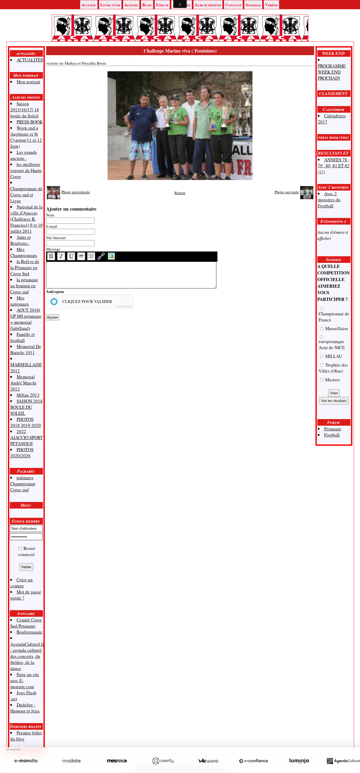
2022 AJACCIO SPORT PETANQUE (26, 437)
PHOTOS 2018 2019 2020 (25, 422)
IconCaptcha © (124, 306)
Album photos (208, 5)
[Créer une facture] (208, 761)
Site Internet (56, 237)
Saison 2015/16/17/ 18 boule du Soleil (24, 110)
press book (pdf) (333, 137)
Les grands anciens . (23, 155)
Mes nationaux (19, 301)
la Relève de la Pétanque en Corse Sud (24, 267)
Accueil (88, 5)
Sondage (253, 5)
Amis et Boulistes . (20, 240)
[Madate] (71, 761)
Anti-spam (55, 291)
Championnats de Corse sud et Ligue (26, 195)
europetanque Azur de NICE (332, 344)
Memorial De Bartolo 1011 (25, 349)
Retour (180, 192)
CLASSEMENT (333, 93)
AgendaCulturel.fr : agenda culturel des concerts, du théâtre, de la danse (27, 656)
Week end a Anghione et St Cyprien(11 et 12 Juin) (26, 137)
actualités (25, 53)
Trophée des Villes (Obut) (333, 368)
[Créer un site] (26, 761)
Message (53, 249)
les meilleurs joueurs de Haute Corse (26, 170)
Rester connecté (27, 551)
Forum (162, 5)
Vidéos (271, 5)
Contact (233, 5)
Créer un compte (21, 583)
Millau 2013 (28, 395)
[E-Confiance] (253, 761)
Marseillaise (336, 328)
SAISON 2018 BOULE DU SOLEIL (26, 407)
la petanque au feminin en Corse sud (24, 286)
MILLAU (333, 356)
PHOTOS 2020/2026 (21, 453)
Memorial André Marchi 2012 (23, 383)
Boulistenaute (29, 632)
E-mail (51, 226)
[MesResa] (117, 761)
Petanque (332, 429)
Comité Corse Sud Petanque (26, 623)
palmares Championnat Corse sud (22, 484)
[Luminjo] (299, 761)
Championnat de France (334, 317)
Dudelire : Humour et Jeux (25, 708)
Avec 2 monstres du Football (329, 200)
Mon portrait (25, 75)
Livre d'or (110, 5)
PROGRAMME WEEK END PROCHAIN (332, 72)
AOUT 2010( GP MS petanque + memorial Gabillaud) (25, 319)
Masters (332, 380)
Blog (147, 5)
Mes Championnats (23, 252)
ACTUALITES (30, 60)
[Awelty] (162, 761)
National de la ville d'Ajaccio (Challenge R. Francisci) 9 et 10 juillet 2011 (26, 219)
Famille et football (22, 337)
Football (332, 435)
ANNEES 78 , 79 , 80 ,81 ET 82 (333, 165)
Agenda (131, 5)
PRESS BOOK (30, 122)
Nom (50, 214)
